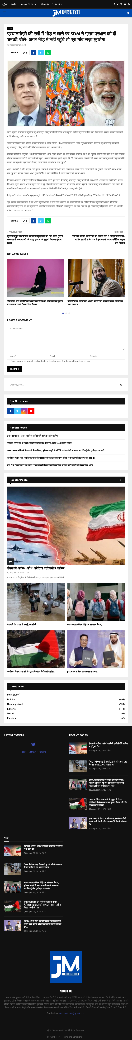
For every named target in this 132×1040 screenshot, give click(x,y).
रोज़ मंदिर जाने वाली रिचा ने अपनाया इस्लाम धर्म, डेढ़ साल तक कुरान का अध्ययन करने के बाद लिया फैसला (35, 302)
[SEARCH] (121, 385)
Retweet (32, 752)
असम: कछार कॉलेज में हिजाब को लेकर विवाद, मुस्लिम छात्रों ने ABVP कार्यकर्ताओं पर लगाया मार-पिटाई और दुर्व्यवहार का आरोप (56, 450)
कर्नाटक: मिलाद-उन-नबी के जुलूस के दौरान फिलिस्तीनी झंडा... (31, 672)
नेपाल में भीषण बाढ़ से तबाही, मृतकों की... (22, 624)
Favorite (42, 752)
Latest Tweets (14, 735)
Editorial (11, 709)
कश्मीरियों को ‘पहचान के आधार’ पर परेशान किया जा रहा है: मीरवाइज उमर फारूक (95, 302)
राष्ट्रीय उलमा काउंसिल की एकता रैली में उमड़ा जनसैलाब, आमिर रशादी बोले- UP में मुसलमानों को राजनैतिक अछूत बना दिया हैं (98, 239)
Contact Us (57, 4)
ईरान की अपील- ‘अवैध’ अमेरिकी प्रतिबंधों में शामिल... (36, 568)
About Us (45, 4)
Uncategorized (15, 704)
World (10, 713)
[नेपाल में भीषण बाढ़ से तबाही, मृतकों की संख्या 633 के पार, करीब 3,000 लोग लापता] (36, 602)
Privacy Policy (53, 1037)
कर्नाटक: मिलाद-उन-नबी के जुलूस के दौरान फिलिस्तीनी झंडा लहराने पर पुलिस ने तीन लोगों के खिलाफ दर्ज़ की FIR (51, 458)
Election (11, 718)
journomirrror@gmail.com (72, 1013)
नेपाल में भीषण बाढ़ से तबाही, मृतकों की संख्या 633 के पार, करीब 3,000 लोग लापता (39, 443)
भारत (6, 837)
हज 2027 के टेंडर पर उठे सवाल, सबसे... (82, 672)
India (10, 28)
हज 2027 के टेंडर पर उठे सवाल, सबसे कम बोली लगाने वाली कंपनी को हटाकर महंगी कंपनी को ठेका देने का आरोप (50, 465)
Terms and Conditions (72, 1037)
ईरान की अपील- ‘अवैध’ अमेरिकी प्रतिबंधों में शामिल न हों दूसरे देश (32, 435)
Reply (23, 752)
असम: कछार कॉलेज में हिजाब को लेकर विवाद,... (85, 624)
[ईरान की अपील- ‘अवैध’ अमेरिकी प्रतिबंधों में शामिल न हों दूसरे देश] (66, 526)
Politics (11, 699)
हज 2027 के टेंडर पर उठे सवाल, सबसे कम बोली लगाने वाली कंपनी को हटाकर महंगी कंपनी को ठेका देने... (108, 821)
